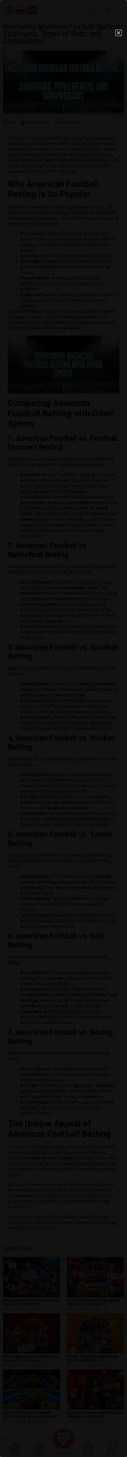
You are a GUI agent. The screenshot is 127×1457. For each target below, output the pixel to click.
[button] (118, 33)
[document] (63, 728)
